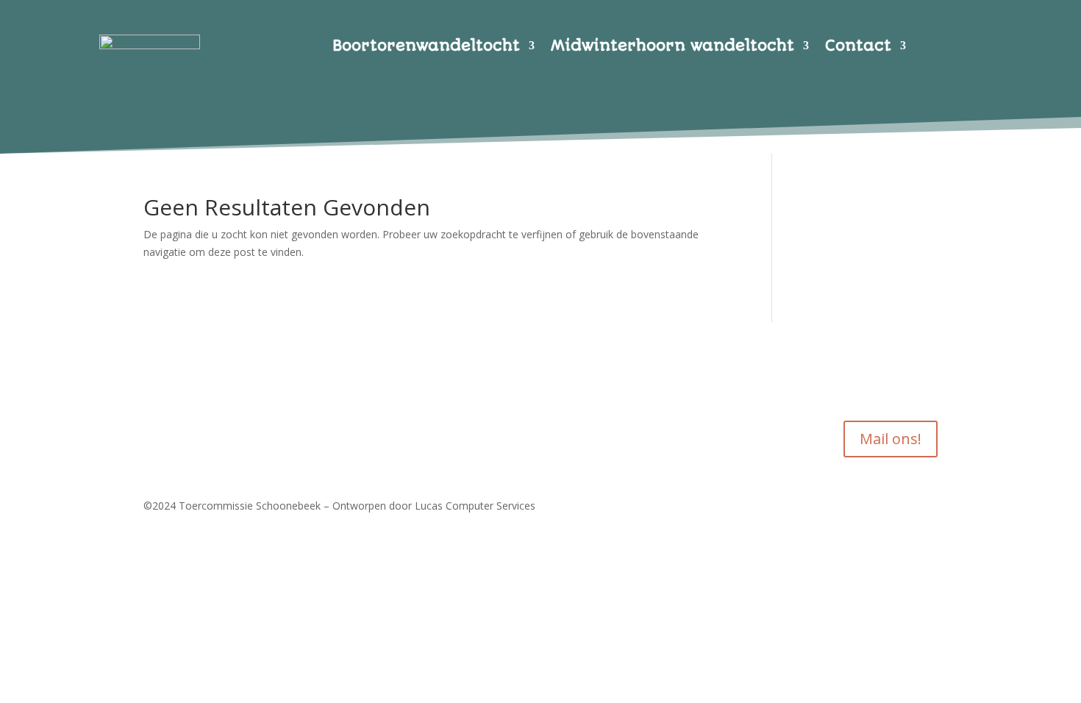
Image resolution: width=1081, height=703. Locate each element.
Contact (858, 47)
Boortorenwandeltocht (426, 47)
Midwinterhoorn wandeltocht (672, 47)
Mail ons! (890, 439)
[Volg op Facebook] (155, 393)
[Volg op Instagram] (184, 393)
